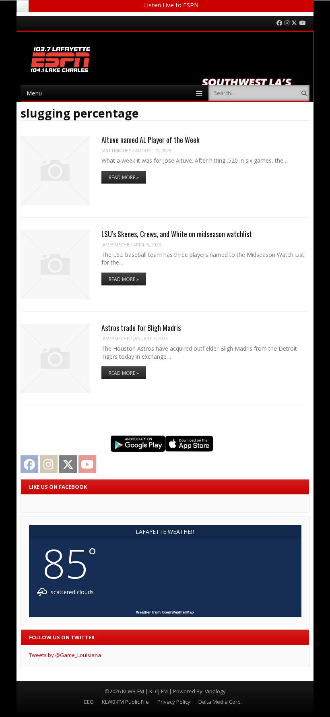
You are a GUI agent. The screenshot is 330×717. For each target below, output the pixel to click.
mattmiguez (116, 150)
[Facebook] (279, 23)
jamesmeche (115, 245)
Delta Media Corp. (220, 701)
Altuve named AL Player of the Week (150, 139)
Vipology (215, 691)
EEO (89, 701)
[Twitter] (294, 23)
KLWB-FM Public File (125, 701)
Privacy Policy (173, 701)
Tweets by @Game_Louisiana (65, 655)
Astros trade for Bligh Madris (141, 327)
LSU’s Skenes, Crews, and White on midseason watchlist (176, 234)
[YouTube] (302, 23)
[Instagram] (287, 23)
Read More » (124, 177)
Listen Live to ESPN (171, 5)
